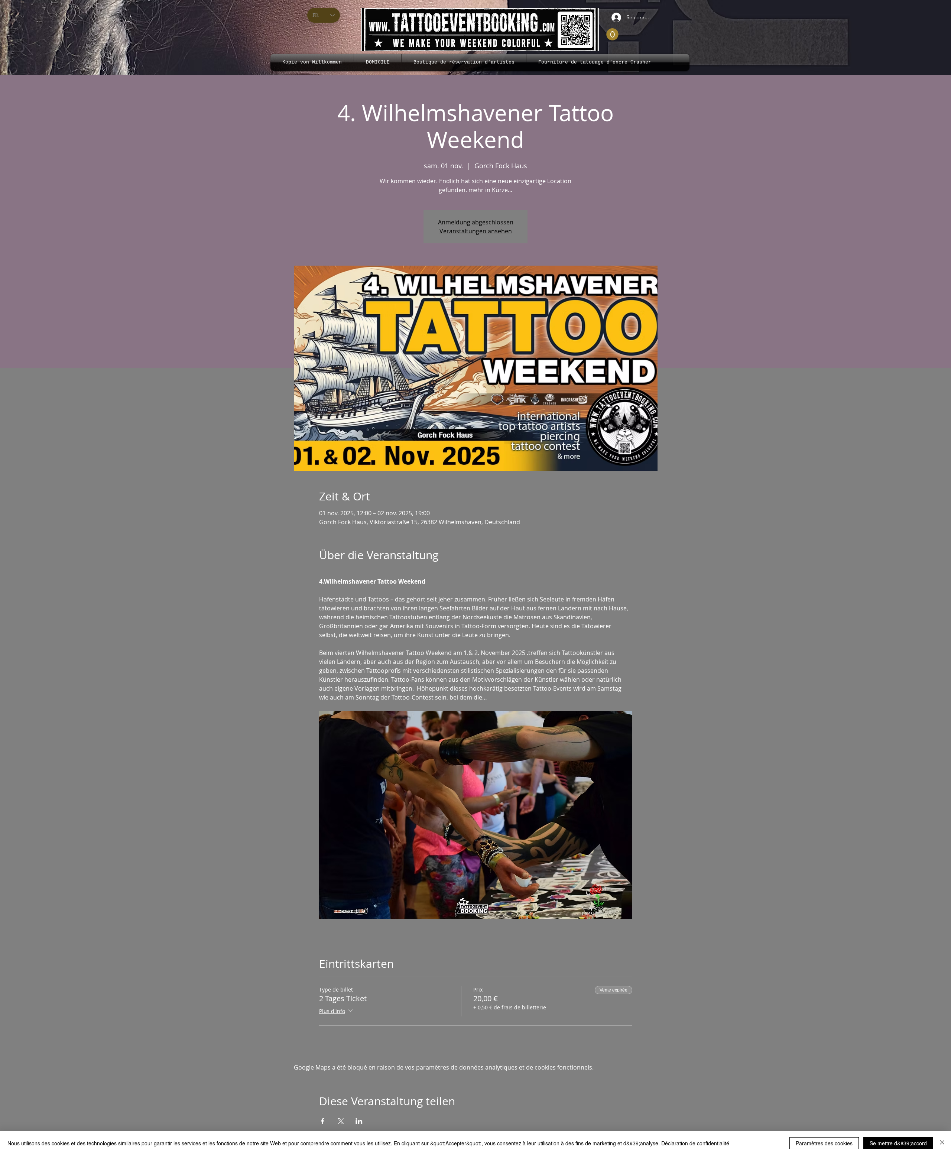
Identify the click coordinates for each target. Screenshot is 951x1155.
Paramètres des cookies (824, 1143)
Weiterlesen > (338, 936)
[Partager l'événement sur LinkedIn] (359, 1121)
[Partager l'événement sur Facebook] (322, 1121)
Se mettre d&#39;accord (898, 1143)
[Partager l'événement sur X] (340, 1121)
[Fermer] (942, 1143)
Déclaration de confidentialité (695, 1143)
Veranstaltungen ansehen (475, 231)
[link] (612, 34)
